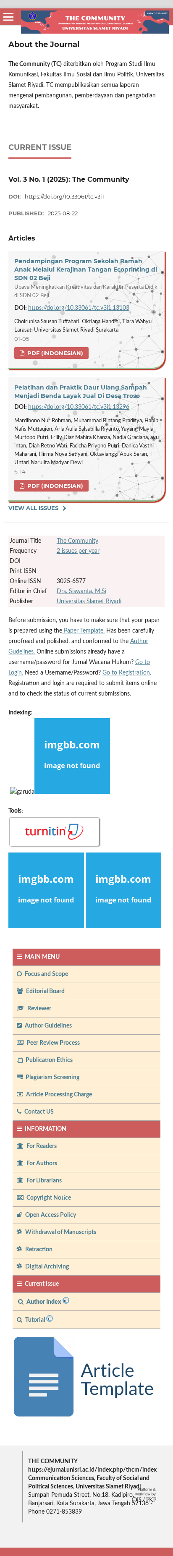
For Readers (41, 1146)
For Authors (41, 1163)
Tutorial (35, 1320)
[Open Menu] (8, 16)
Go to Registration (126, 673)
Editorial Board (45, 991)
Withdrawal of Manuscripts (60, 1232)
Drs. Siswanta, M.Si (81, 591)
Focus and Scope (46, 974)
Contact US (38, 1112)
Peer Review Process (52, 1043)
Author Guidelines (48, 1026)
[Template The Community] (86, 1417)
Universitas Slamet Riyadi (89, 601)
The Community (77, 541)
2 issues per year (78, 551)
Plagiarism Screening (51, 1077)
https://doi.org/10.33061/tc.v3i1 (64, 196)
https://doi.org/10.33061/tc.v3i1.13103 (78, 308)
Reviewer (38, 1009)
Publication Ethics (48, 1060)
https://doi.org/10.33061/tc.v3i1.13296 (78, 407)
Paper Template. (83, 631)
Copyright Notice (48, 1198)
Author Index (44, 1302)
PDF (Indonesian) (54, 353)
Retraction (38, 1250)
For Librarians (43, 1181)
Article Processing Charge (58, 1095)
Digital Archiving (46, 1267)
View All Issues (33, 508)
